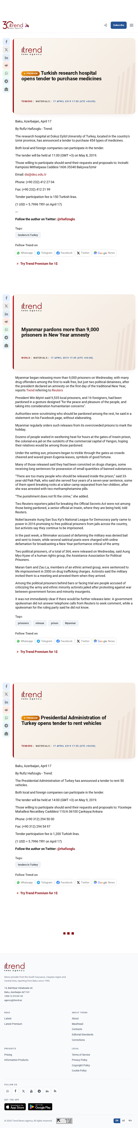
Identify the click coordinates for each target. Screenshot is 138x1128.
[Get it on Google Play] (40, 1106)
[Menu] (131, 25)
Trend (30, 390)
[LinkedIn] (47, 1091)
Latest (8, 1018)
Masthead (77, 1023)
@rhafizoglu (66, 219)
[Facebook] (15, 1091)
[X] (23, 1091)
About (75, 1018)
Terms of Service (81, 1054)
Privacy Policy (79, 1059)
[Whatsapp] (7, 1091)
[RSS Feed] (55, 1091)
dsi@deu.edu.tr (35, 174)
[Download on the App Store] (15, 1106)
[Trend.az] (16, 25)
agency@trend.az (13, 1000)
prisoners (23, 623)
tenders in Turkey (28, 235)
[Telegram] (39, 1091)
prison (54, 623)
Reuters (57, 390)
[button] (6, 41)
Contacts (77, 1029)
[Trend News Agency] (14, 966)
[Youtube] (31, 1091)
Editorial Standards (82, 1034)
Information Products (16, 1059)
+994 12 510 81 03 (13, 996)
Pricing (8, 1054)
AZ (123, 1120)
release (40, 623)
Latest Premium (13, 1023)
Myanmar (70, 623)
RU (130, 1120)
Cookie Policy (79, 1070)
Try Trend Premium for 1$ (39, 263)
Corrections (78, 1039)
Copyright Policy (81, 1065)
